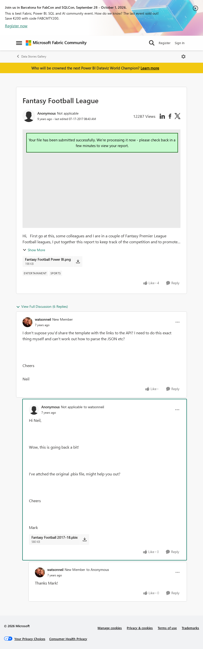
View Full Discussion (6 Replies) (44, 306)
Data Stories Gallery (33, 56)
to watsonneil (94, 406)
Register (165, 43)
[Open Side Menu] (19, 43)
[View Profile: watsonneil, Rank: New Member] (27, 322)
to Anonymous (97, 569)
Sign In (179, 43)
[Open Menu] (183, 56)
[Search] (152, 43)
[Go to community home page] (56, 43)
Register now (16, 25)
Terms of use (167, 628)
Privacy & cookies (140, 628)
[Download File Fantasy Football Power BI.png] (77, 261)
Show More (36, 249)
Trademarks (190, 628)
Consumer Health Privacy (68, 639)
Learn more (150, 67)
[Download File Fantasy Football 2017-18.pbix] (84, 539)
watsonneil (43, 319)
